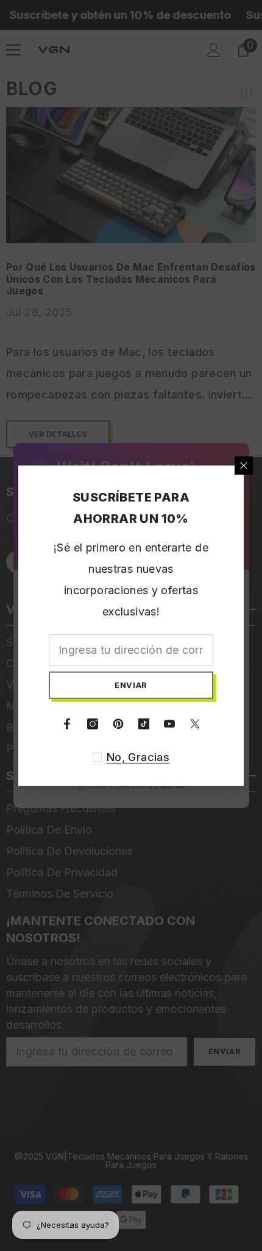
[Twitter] (195, 724)
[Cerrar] (244, 465)
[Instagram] (92, 724)
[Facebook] (67, 724)
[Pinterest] (118, 724)
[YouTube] (169, 724)
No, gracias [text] (138, 757)
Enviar (131, 684)
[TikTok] (144, 724)
